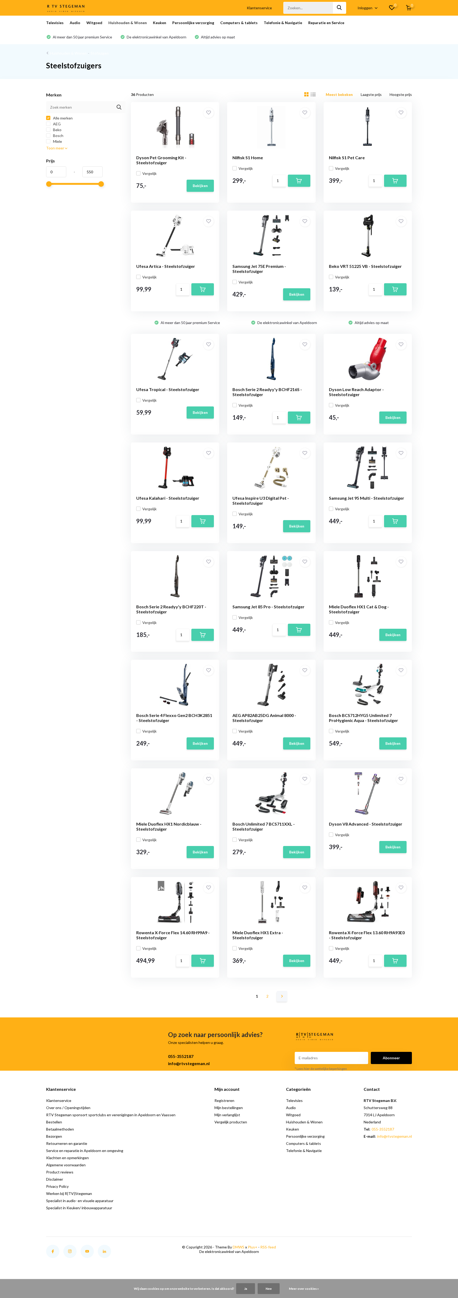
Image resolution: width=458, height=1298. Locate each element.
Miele (57, 141)
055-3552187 (180, 1056)
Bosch (57, 135)
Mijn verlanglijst (227, 1115)
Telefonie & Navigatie (283, 22)
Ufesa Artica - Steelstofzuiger (165, 266)
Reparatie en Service (326, 22)
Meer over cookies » (304, 1289)
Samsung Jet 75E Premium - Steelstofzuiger (259, 269)
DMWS (238, 1247)
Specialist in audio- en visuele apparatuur (79, 1200)
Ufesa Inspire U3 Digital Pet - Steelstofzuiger (260, 500)
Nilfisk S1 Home (247, 157)
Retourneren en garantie (66, 1143)
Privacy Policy (57, 1186)
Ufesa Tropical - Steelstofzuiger (167, 389)
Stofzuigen (100, 53)
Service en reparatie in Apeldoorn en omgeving (84, 1150)
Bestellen (54, 1122)
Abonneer (391, 1058)
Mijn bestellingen (228, 1107)
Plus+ (252, 1247)
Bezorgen (54, 1136)
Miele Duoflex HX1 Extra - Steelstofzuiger (257, 935)
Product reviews (59, 1172)
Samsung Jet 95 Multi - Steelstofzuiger (366, 497)
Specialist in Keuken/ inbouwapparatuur (79, 1208)
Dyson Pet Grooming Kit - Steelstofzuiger (161, 160)
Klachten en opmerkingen (67, 1157)
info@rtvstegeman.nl (189, 1063)
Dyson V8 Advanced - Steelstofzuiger (365, 823)
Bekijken (200, 185)
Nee (269, 1289)
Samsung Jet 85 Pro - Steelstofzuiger (268, 606)
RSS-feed (268, 1247)
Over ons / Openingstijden (68, 1107)
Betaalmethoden (60, 1129)
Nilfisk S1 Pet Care (347, 157)
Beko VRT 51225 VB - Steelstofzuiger (365, 266)
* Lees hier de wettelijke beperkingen (321, 1069)
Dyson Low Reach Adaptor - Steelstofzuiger (356, 392)
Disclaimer (54, 1179)
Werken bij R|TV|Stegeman (69, 1193)
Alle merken (62, 118)
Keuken (159, 22)
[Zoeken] (339, 8)
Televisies (55, 22)
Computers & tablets (239, 22)
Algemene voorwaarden (66, 1165)
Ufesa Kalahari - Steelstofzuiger (167, 497)
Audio (75, 22)
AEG (56, 124)
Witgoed (94, 22)
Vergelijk (149, 173)
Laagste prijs (371, 94)
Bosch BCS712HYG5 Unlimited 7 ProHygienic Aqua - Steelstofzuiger (363, 718)
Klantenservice (259, 8)
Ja (245, 1289)
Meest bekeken (339, 94)
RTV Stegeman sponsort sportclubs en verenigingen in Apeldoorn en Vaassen (110, 1115)
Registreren (224, 1100)
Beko (56, 129)
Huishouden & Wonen (127, 22)
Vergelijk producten (230, 1122)
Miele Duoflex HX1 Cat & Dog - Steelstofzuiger (359, 609)
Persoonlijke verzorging (193, 22)
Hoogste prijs (401, 94)
